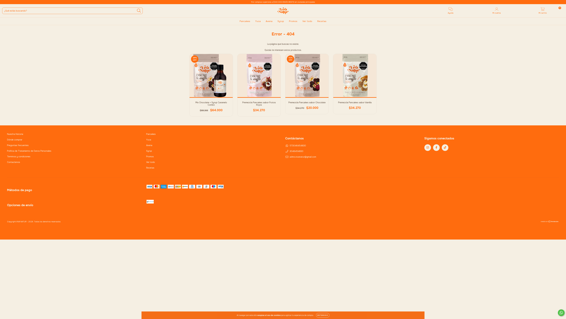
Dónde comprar (14, 139)
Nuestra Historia (15, 134)
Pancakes (245, 21)
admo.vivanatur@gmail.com (303, 157)
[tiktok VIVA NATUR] (13, 2)
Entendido (322, 315)
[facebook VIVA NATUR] (9, 2)
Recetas (321, 21)
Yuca (258, 21)
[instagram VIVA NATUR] (4, 2)
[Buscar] (138, 10)
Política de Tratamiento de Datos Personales (29, 151)
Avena (269, 21)
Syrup (281, 21)
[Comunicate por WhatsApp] (561, 312)
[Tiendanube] (550, 222)
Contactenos (13, 162)
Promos (293, 21)
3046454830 (296, 151)
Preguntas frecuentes (18, 145)
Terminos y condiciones (18, 156)
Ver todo (307, 21)
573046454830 (298, 145)
